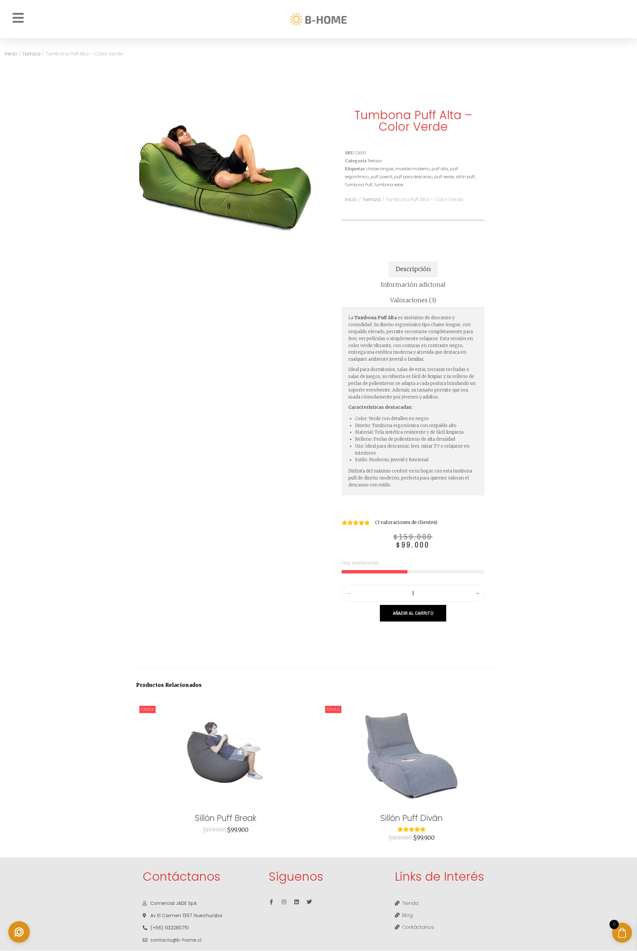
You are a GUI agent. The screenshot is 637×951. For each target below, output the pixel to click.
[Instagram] (284, 902)
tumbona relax (389, 184)
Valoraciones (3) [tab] (413, 300)
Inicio (11, 53)
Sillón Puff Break (225, 818)
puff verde (444, 177)
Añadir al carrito (413, 613)
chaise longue (379, 169)
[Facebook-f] (271, 902)
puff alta (440, 169)
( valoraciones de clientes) (406, 522)
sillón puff (465, 177)
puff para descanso (413, 177)
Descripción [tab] (413, 269)
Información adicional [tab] (413, 284)
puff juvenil (381, 177)
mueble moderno (412, 169)
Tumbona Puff (359, 184)
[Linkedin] (296, 902)
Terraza (31, 53)
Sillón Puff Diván (411, 818)
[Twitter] (309, 902)
